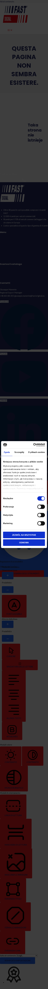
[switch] (41, 507)
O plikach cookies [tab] (36, 452)
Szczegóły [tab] (19, 452)
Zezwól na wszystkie (24, 535)
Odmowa (24, 542)
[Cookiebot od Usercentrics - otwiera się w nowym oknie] (34, 445)
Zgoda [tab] (7, 452)
